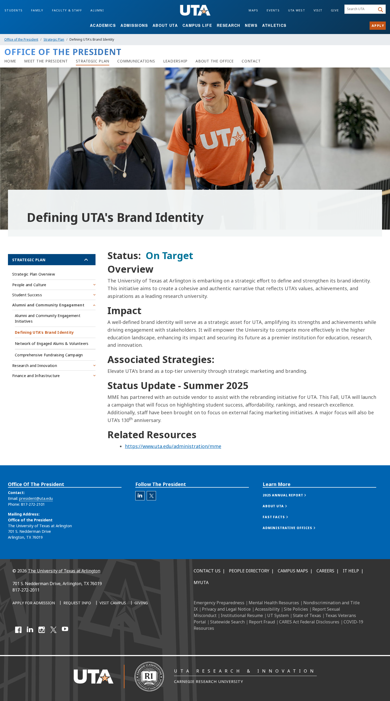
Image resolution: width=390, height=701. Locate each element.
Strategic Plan (54, 39)
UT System (278, 615)
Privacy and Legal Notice (226, 609)
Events (273, 10)
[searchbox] (361, 9)
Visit (318, 10)
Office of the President (21, 39)
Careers (325, 571)
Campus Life (197, 25)
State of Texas (307, 615)
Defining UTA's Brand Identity (44, 332)
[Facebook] (18, 630)
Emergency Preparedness (219, 603)
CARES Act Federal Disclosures (309, 622)
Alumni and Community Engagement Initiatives (47, 318)
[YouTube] (65, 630)
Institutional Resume (242, 615)
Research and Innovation (34, 365)
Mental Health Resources (274, 603)
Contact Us (207, 571)
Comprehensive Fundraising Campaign (49, 354)
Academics (103, 25)
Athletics (274, 25)
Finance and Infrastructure (36, 375)
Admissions (134, 25)
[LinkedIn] (30, 630)
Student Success (27, 294)
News (251, 25)
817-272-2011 (26, 590)
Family (37, 10)
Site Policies (296, 609)
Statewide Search (227, 622)
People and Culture (29, 284)
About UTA (165, 25)
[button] (290, 495)
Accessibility (267, 609)
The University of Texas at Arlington (64, 571)
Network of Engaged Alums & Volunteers (51, 343)
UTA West (296, 10)
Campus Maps (293, 571)
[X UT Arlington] (53, 630)
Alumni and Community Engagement (48, 304)
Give (335, 10)
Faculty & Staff (67, 10)
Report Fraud (262, 622)
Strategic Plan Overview (33, 274)
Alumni (97, 10)
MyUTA (201, 582)
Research (228, 25)
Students (14, 10)
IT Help (351, 571)
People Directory (249, 571)
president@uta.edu (36, 498)
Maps (253, 10)
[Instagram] (41, 630)
